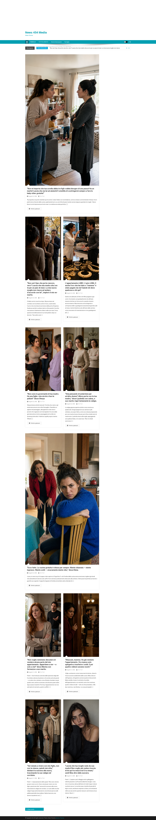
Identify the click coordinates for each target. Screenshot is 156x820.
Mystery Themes (60, 818)
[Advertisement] (78, 13)
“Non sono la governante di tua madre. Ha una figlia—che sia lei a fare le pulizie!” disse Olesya (43, 396)
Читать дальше (35, 208)
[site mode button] (126, 42)
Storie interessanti (56, 42)
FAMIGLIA (33, 42)
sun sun (42, 196)
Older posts (31, 809)
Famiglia (66, 42)
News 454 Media (36, 32)
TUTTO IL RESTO (43, 42)
